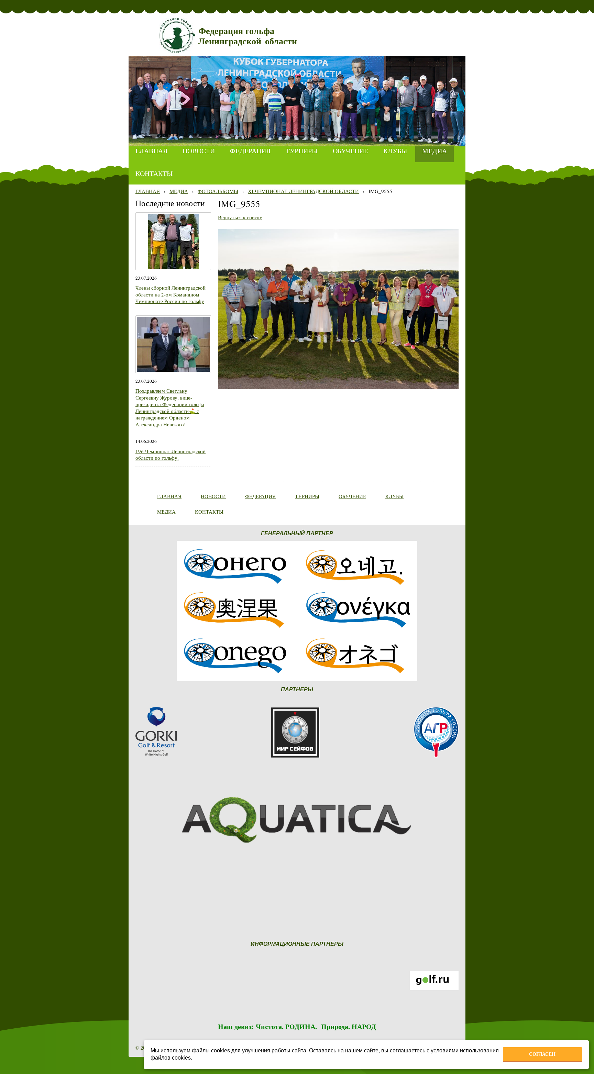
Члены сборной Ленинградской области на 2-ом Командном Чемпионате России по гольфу (170, 294)
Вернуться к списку (240, 217)
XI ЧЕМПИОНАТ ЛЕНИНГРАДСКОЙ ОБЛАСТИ (303, 191)
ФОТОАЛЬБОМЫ (218, 191)
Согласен (542, 1054)
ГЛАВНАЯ (147, 191)
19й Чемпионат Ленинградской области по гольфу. (170, 454)
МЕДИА (178, 191)
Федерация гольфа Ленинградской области (247, 36)
